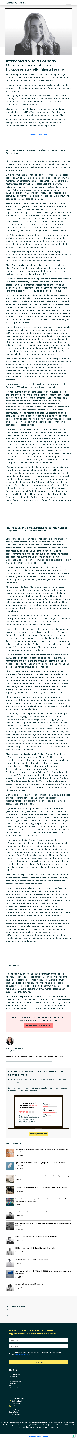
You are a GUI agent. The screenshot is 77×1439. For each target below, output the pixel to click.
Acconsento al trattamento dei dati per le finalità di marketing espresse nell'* (37, 1353)
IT (9, 1395)
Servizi (14, 1376)
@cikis (14, 1406)
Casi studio (12, 1383)
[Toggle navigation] (68, 3)
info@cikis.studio (18, 1398)
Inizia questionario (38, 1133)
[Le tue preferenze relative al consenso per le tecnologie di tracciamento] (73, 1435)
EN (13, 1395)
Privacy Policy (14, 1410)
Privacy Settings (14, 1414)
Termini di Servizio (61, 1423)
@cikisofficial (16, 1403)
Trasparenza (53, 1427)
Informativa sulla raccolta (38, 1437)
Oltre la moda (13, 1388)
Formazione (16, 1379)
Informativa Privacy (22, 1355)
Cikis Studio (13, 1370)
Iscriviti (38, 1362)
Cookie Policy (13, 1412)
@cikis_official (17, 1401)
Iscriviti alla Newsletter (38, 1025)
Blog (10, 1386)
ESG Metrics (16, 1381)
